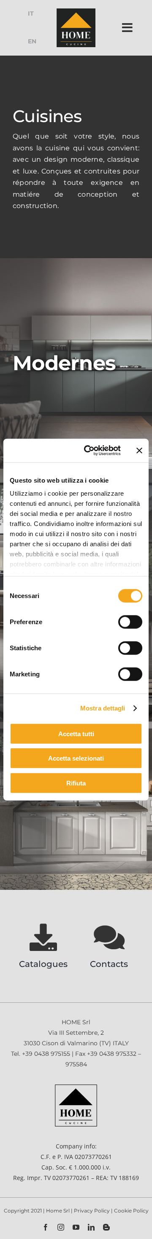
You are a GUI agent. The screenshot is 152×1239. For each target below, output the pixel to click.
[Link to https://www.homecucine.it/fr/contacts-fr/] (109, 937)
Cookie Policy (131, 1210)
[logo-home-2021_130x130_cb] (76, 11)
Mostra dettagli (102, 708)
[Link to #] (127, 28)
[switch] (130, 621)
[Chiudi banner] (139, 451)
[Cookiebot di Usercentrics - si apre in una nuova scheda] (89, 450)
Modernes (64, 363)
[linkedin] (91, 1227)
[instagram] (60, 1227)
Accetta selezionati (76, 758)
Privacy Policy (92, 1210)
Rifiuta (76, 782)
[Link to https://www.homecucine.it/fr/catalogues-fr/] (43, 937)
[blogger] (106, 1227)
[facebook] (45, 1227)
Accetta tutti (76, 733)
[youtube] (76, 1227)
